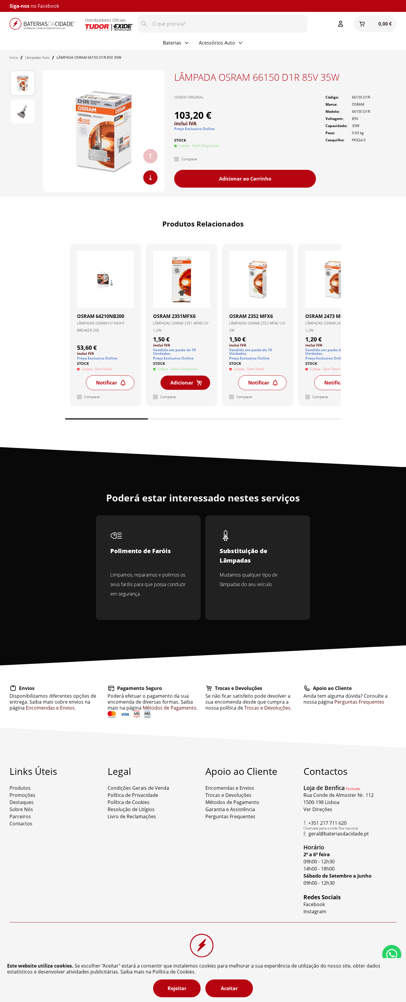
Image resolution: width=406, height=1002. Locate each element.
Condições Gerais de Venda (138, 788)
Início (14, 57)
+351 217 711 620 (327, 823)
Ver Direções (317, 809)
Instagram (314, 911)
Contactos (21, 823)
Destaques (22, 802)
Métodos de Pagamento (169, 708)
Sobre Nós (21, 809)
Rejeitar (177, 988)
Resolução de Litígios (131, 809)
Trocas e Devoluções (267, 708)
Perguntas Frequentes (359, 702)
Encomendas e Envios (50, 708)
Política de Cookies (129, 802)
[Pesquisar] (144, 23)
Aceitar (229, 988)
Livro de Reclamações (132, 816)
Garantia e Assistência (230, 809)
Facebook (48, 6)
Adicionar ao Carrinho (245, 178)
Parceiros (20, 816)
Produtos (20, 788)
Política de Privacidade (133, 795)
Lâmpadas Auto (37, 57)
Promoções (22, 795)
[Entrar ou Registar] (340, 23)
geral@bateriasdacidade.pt (339, 833)
